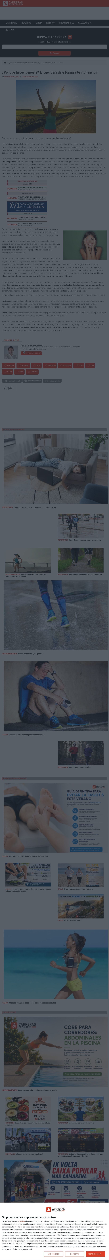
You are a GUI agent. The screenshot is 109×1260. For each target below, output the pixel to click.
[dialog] (54, 1231)
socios (22, 1221)
